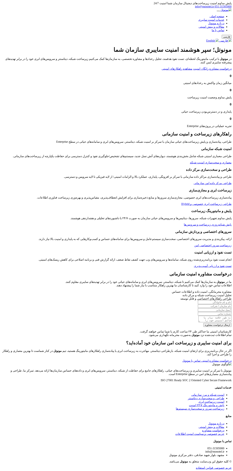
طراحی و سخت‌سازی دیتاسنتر (206, 398)
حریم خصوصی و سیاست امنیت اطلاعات (199, 433)
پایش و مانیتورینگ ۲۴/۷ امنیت (206, 405)
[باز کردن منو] (218, 10)
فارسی (224, 40)
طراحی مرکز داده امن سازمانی (213, 183)
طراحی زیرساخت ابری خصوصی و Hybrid (206, 203)
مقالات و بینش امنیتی (211, 26)
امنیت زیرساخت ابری (211, 401)
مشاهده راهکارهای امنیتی (177, 68)
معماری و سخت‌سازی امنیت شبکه (211, 162)
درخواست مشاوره (213, 430)
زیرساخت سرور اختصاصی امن (213, 245)
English (211, 40)
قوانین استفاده (204, 467)
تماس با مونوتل (191, 360)
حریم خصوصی (222, 467)
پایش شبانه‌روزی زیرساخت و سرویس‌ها (208, 224)
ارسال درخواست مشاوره (217, 325)
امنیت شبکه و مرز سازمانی (207, 394)
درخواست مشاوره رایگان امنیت (212, 68)
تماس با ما (218, 30)
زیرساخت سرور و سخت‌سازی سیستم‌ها (200, 408)
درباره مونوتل (216, 23)
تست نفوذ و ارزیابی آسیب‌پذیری (213, 266)
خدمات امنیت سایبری (211, 19)
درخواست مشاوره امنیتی (216, 360)
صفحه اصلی (217, 16)
